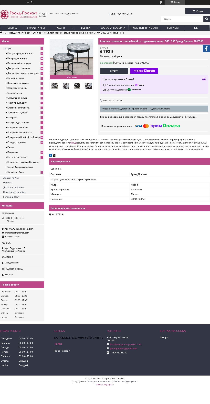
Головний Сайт (11, 197)
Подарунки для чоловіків (19, 132)
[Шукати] (206, 19)
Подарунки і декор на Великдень (23, 162)
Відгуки (85, 28)
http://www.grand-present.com (19, 229)
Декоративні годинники (18, 68)
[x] (54, 155)
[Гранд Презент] (18, 18)
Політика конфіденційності (125, 381)
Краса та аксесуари (17, 157)
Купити (114, 70)
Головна (12, 28)
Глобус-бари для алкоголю (20, 53)
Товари (60, 28)
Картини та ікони (15, 78)
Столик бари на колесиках (20, 167)
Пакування (12, 152)
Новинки (7, 182)
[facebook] (50, 155)
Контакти (172, 28)
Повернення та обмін (145, 28)
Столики (37, 32)
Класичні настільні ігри (18, 108)
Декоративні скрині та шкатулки (23, 73)
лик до (73, 142)
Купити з (138, 70)
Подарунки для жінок (17, 127)
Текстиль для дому (17, 103)
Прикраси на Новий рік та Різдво (23, 137)
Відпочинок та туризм (18, 83)
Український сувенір (17, 112)
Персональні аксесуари (19, 63)
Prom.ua (121, 378)
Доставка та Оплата (113, 28)
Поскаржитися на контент (99, 381)
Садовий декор (14, 93)
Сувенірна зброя (15, 172)
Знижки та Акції (36, 28)
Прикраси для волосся (18, 122)
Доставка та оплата (13, 187)
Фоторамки (12, 117)
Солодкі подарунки (16, 142)
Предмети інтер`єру (19, 32)
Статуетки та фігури (17, 98)
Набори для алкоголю (18, 58)
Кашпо (10, 147)
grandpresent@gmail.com (17, 233)
